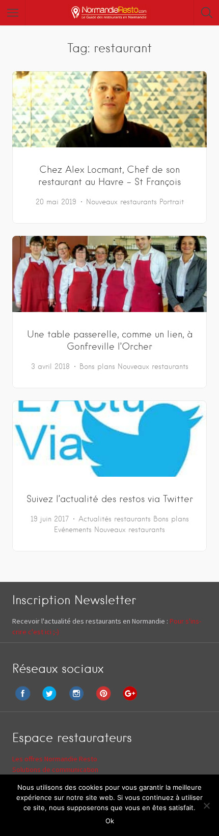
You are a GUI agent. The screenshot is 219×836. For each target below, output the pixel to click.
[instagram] (79, 700)
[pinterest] (106, 700)
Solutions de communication (55, 769)
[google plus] (133, 700)
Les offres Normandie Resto (54, 758)
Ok (109, 821)
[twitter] (52, 700)
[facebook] (25, 700)
